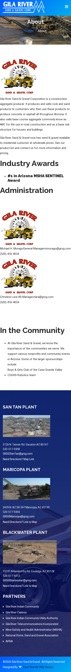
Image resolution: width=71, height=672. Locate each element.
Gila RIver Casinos (16, 612)
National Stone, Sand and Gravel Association (32, 635)
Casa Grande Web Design (38, 667)
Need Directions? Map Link (18, 459)
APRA (9, 641)
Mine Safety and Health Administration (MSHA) (34, 629)
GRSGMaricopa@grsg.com (18, 516)
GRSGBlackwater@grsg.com (20, 580)
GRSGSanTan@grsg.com (18, 453)
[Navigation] (66, 6)
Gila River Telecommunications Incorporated (32, 624)
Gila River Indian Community (22, 606)
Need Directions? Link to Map (20, 521)
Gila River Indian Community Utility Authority (32, 618)
